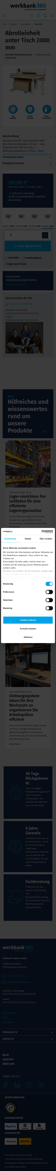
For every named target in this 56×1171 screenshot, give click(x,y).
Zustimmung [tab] (10, 539)
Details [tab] (28, 539)
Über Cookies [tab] (46, 539)
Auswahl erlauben (28, 629)
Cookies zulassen (28, 620)
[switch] (49, 592)
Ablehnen (28, 637)
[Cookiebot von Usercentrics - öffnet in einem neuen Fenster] (41, 531)
